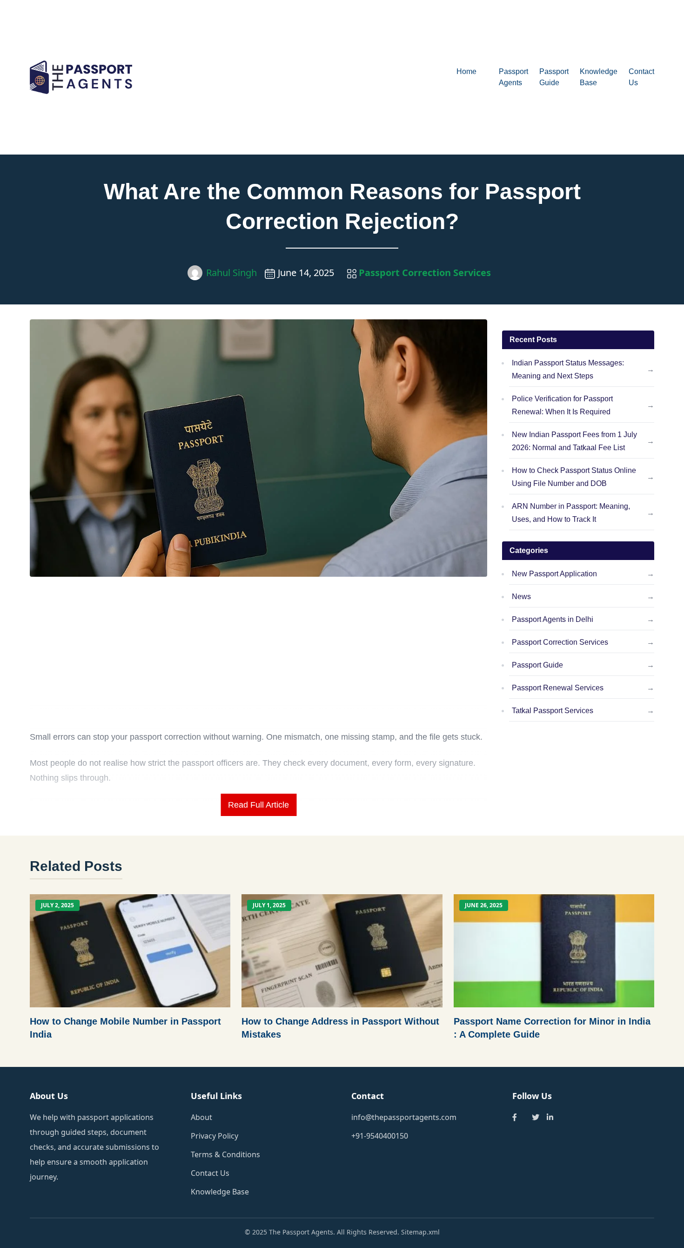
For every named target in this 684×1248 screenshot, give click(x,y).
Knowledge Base (220, 1192)
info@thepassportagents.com (403, 1117)
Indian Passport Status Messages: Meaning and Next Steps (568, 369)
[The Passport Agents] (108, 77)
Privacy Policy (214, 1136)
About (201, 1117)
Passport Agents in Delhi (552, 619)
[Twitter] (535, 1117)
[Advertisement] (321, 77)
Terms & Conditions (225, 1154)
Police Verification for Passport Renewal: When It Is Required (562, 405)
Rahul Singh (231, 272)
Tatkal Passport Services (552, 711)
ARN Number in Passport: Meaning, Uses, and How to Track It (571, 512)
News (521, 596)
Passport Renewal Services (558, 688)
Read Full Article (258, 805)
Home (466, 71)
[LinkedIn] (550, 1117)
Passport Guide (537, 665)
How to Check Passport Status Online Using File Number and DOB (574, 476)
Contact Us (210, 1173)
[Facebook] (514, 1117)
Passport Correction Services (423, 272)
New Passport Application (554, 574)
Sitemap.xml (420, 1232)
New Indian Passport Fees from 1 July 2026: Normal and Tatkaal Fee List (574, 441)
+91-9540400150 (379, 1136)
